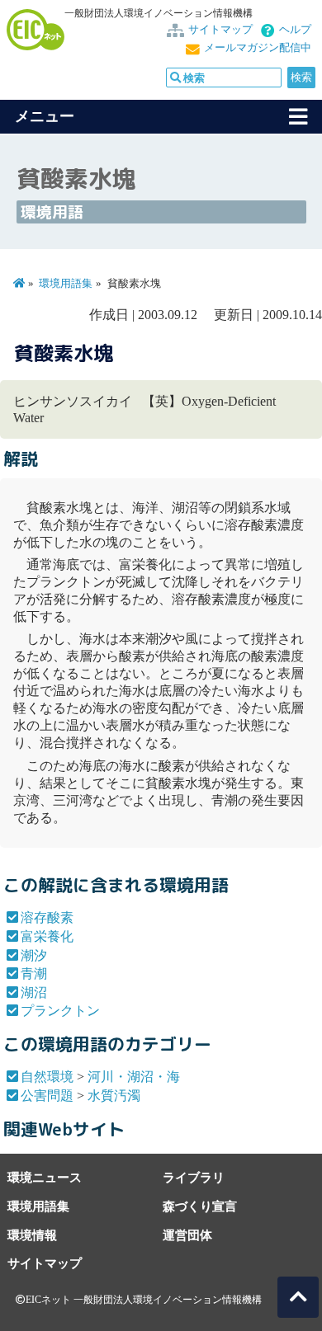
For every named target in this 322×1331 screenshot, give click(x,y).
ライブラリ (194, 1177)
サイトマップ (220, 29)
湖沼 (34, 992)
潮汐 (34, 955)
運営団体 (187, 1235)
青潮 (34, 974)
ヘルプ (295, 29)
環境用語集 (65, 283)
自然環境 (47, 1077)
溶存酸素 (47, 917)
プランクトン (60, 1011)
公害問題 (47, 1096)
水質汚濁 (114, 1096)
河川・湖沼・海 (134, 1077)
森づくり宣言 (200, 1206)
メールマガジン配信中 (257, 48)
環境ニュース (44, 1177)
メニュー (44, 116)
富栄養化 (47, 936)
